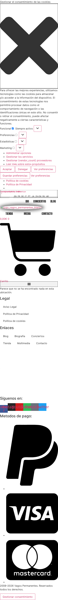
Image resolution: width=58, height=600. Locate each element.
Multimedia (23, 343)
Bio (27, 201)
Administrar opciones (18, 153)
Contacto (47, 213)
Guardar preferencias (15, 175)
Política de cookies (17, 180)
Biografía (20, 336)
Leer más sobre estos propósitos (25, 164)
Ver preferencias (43, 169)
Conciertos (39, 201)
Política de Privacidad (19, 184)
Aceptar (7, 169)
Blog (53, 201)
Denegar (23, 169)
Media (27, 213)
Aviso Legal (10, 306)
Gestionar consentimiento (18, 596)
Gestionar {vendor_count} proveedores (29, 160)
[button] (29, 46)
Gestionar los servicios (19, 156)
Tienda (9, 213)
